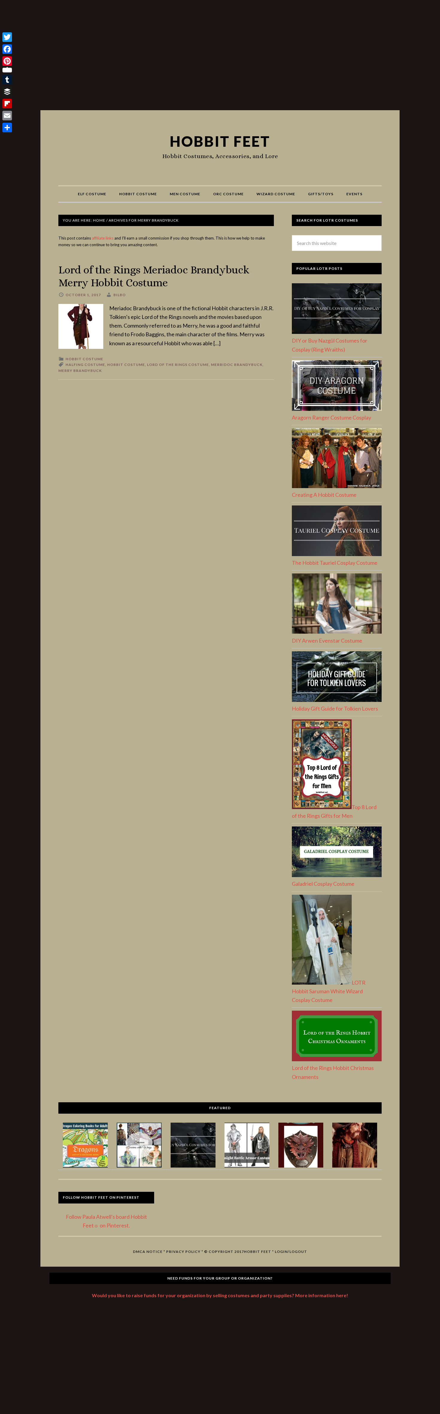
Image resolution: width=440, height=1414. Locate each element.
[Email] (7, 116)
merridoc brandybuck (237, 364)
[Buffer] (7, 92)
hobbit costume (126, 364)
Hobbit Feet (220, 141)
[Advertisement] (220, 57)
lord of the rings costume (178, 364)
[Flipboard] (7, 104)
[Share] (7, 128)
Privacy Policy (183, 1251)
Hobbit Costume (84, 359)
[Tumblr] (7, 80)
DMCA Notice (148, 1251)
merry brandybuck (80, 370)
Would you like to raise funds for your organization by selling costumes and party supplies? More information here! (220, 1295)
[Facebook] (7, 49)
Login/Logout (291, 1251)
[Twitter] (7, 37)
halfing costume (85, 364)
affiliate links (102, 238)
